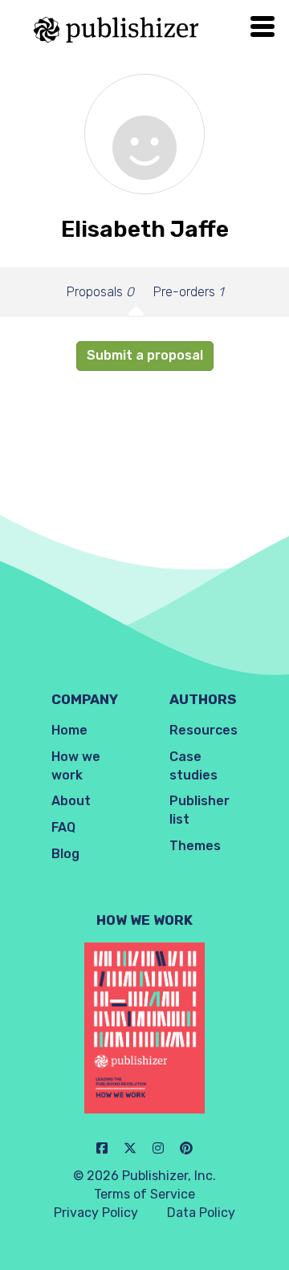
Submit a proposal (145, 355)
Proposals (100, 291)
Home (69, 730)
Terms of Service (144, 1194)
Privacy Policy (96, 1212)
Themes (195, 845)
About (71, 800)
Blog (65, 853)
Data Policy (201, 1212)
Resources (203, 730)
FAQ (63, 827)
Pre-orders (188, 291)
